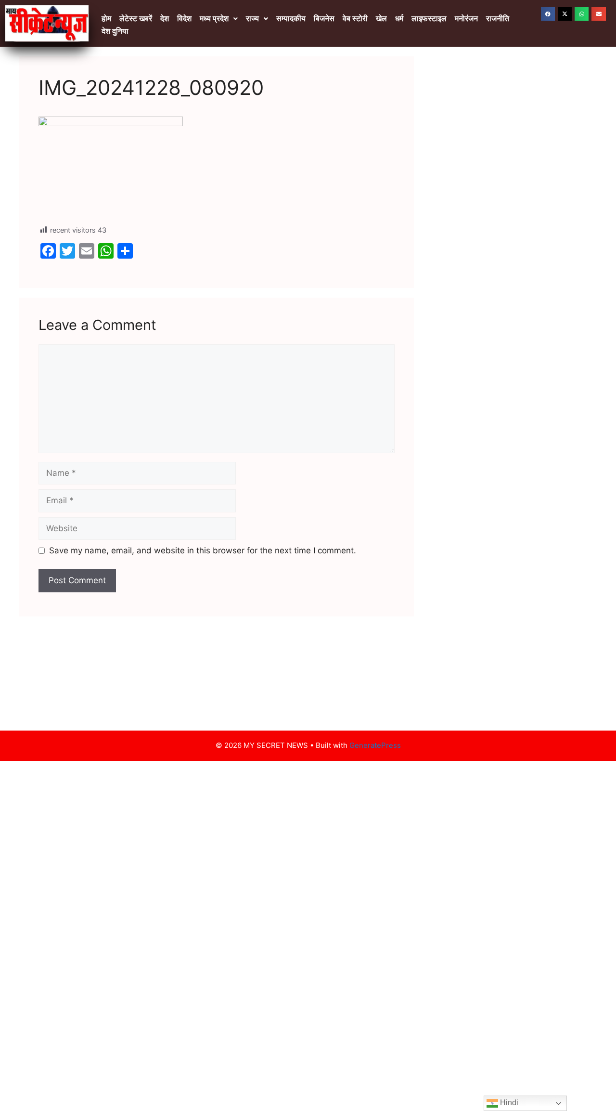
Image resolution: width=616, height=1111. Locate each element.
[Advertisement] (510, 220)
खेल (381, 18)
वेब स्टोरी (355, 18)
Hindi (508, 1102)
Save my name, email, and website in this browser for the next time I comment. (202, 550)
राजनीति (497, 18)
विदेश (184, 18)
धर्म (399, 18)
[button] (219, 19)
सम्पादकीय (291, 18)
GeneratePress (375, 745)
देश (164, 18)
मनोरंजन (466, 18)
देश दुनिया (115, 31)
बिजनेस (324, 18)
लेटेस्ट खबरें (135, 18)
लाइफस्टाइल (429, 18)
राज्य (252, 18)
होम (106, 18)
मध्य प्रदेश (214, 18)
